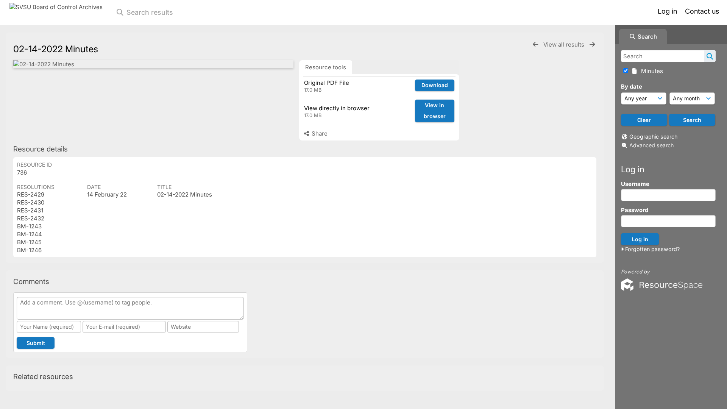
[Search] (710, 56)
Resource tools (325, 67)
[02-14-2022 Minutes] (153, 64)
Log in (667, 11)
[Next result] (592, 44)
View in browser (435, 110)
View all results (564, 44)
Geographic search (653, 136)
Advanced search (651, 145)
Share (319, 133)
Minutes (650, 71)
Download (434, 85)
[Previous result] (535, 44)
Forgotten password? (652, 249)
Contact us (702, 11)
